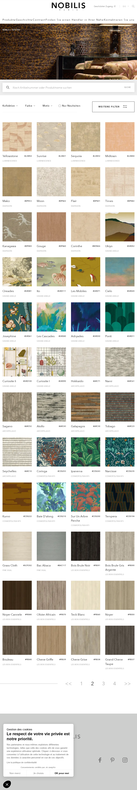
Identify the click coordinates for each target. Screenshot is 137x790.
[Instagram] (124, 760)
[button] (7, 784)
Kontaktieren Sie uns (119, 19)
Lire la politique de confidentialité (22, 762)
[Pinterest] (112, 760)
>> (127, 683)
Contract (39, 19)
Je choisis (38, 773)
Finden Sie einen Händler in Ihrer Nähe (75, 19)
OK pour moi (62, 773)
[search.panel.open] (133, 6)
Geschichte (24, 19)
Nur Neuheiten (71, 105)
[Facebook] (99, 760)
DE (124, 6)
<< (68, 683)
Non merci (15, 773)
